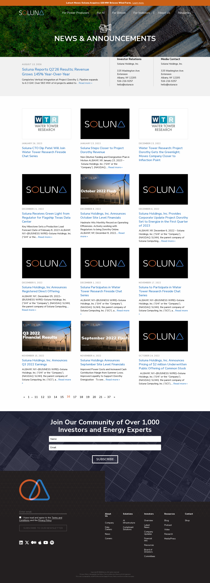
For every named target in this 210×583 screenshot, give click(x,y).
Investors (149, 514)
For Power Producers (75, 13)
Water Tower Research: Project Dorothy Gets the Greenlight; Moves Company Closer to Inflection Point (161, 154)
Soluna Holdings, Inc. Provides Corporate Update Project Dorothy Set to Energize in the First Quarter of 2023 (163, 220)
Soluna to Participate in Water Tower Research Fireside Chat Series (160, 291)
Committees (149, 556)
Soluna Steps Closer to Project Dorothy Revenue (102, 150)
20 (94, 397)
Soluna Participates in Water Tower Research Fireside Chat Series (101, 291)
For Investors (141, 13)
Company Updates (148, 532)
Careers (108, 538)
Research (168, 534)
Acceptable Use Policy (96, 574)
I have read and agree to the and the (40, 519)
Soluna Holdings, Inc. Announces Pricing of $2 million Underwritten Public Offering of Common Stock (163, 364)
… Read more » (84, 83)
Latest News (147, 526)
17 (75, 397)
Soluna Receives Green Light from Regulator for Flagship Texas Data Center (46, 218)
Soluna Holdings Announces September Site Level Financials (102, 362)
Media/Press (170, 538)
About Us (108, 515)
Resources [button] (184, 13)
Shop (187, 520)
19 (87, 397)
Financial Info (148, 539)
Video (167, 529)
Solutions (128, 514)
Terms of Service (109, 574)
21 (100, 397)
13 (49, 397)
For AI (101, 13)
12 (42, 397)
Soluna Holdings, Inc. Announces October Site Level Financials (103, 216)
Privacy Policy (45, 520)
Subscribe (105, 459)
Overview (148, 520)
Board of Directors (148, 550)
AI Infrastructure (129, 521)
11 (36, 397)
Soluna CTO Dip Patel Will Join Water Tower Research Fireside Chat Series (44, 152)
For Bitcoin (119, 13)
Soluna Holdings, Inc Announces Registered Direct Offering (44, 289)
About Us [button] (164, 13)
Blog (166, 520)
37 (109, 397)
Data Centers (108, 528)
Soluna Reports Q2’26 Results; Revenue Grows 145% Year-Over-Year (55, 72)
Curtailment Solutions (128, 528)
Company (109, 522)
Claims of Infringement (123, 574)
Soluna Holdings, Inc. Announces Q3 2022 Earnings (44, 362)
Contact (189, 514)
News (107, 534)
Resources (149, 545)
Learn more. (138, 2)
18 (81, 397)
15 (62, 397)
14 (55, 397)
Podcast (168, 525)
